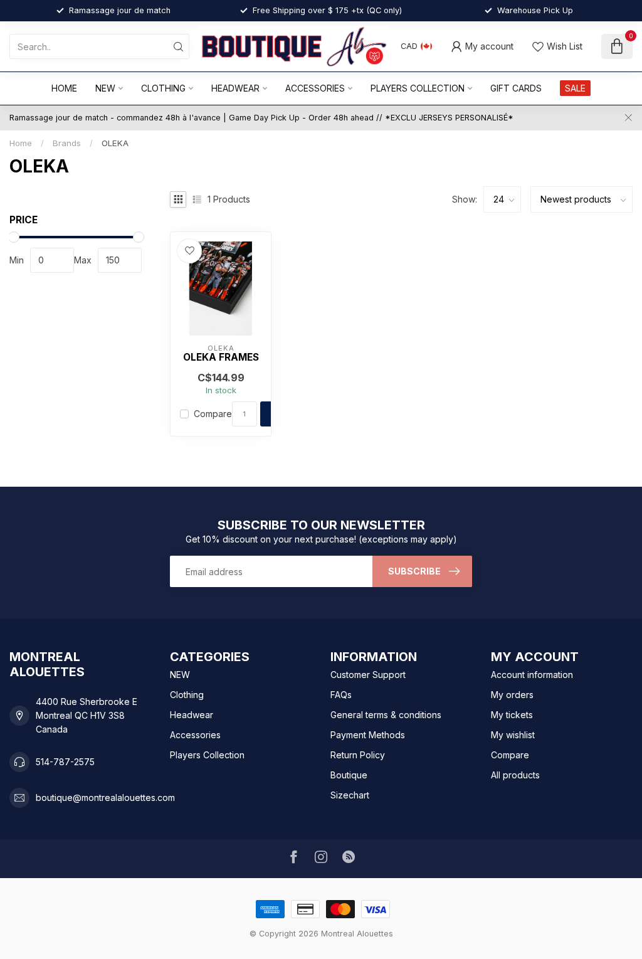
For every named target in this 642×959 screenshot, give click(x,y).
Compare (213, 413)
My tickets (512, 714)
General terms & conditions (385, 714)
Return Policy (357, 755)
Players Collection (418, 88)
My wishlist (513, 734)
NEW (105, 88)
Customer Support (368, 674)
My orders (512, 694)
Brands (67, 143)
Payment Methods (367, 734)
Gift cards (516, 88)
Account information (532, 674)
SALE (575, 88)
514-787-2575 (65, 761)
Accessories (315, 88)
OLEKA (115, 143)
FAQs (341, 694)
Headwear (235, 88)
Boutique (348, 775)
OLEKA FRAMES (221, 357)
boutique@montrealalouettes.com (105, 797)
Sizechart (349, 795)
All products (515, 775)
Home (64, 88)
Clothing (163, 88)
